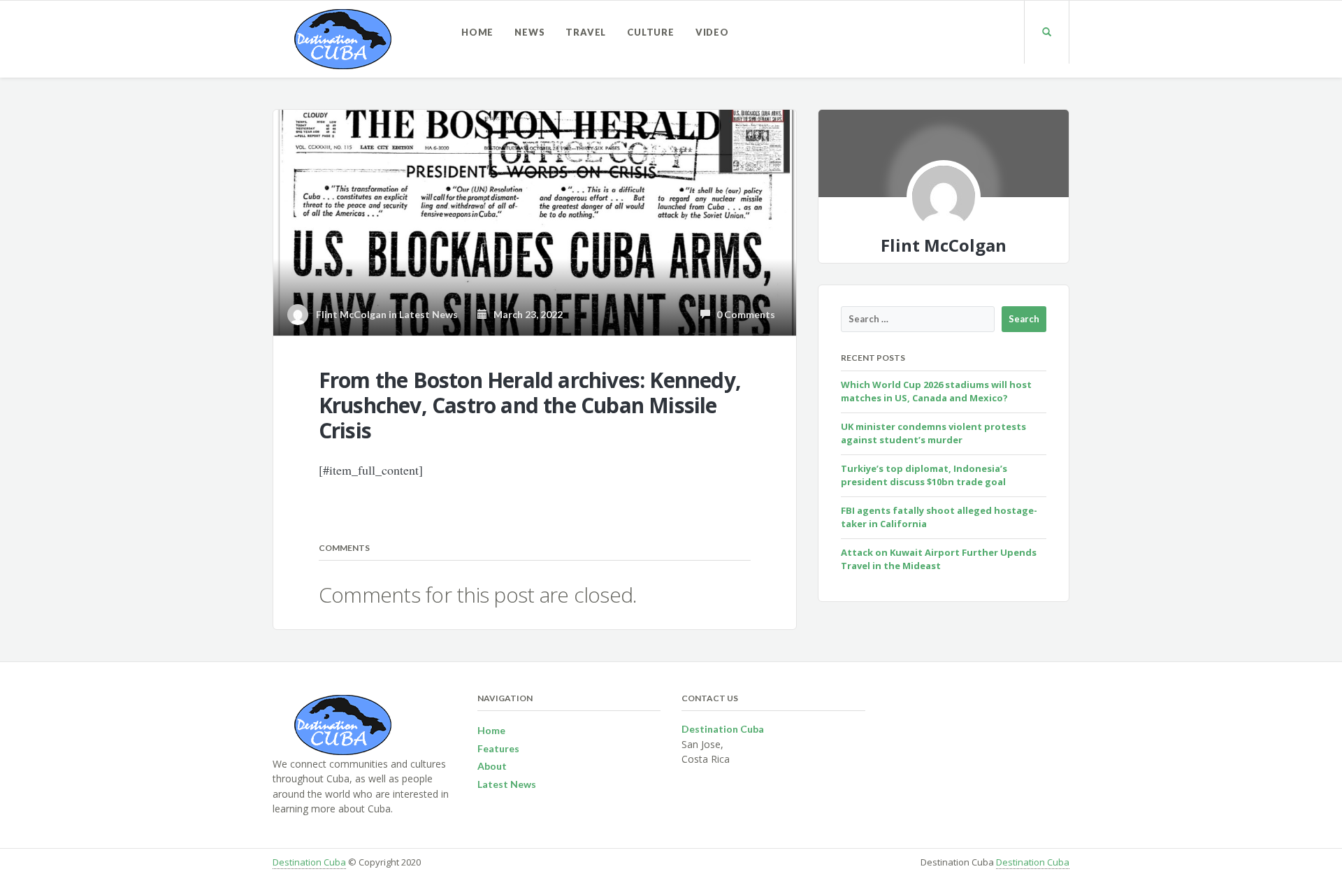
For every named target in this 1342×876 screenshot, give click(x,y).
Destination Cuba (309, 862)
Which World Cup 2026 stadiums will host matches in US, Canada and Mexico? (936, 391)
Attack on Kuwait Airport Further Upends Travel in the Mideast (939, 559)
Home (477, 32)
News (529, 32)
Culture (650, 32)
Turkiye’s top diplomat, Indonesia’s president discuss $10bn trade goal (924, 475)
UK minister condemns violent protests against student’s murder (933, 433)
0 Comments (742, 314)
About (492, 766)
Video (712, 32)
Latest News (428, 314)
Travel (585, 32)
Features (498, 748)
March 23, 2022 (525, 314)
